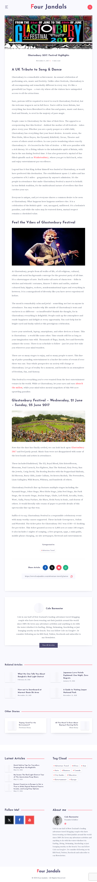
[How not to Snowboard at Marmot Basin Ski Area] (10, 692)
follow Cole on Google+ (65, 630)
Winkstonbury (41, 157)
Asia (84, 766)
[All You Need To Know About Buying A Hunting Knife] (71, 725)
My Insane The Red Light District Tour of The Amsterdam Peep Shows (29, 776)
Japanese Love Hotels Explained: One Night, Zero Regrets (75, 675)
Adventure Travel (48, 550)
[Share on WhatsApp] (65, 567)
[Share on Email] (59, 567)
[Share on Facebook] (45, 567)
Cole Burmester (54, 608)
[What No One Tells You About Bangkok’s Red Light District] (10, 677)
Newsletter (50, 637)
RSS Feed (44, 634)
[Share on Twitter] (52, 567)
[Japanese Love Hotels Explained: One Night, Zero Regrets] (55, 677)
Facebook (60, 634)
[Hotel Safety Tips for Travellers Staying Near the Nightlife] (8, 768)
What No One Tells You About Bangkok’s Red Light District (31, 675)
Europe (74, 780)
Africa (75, 766)
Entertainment (61, 780)
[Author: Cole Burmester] (39, 607)
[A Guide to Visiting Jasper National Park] (55, 692)
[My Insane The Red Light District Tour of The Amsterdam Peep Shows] (8, 778)
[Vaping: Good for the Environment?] (25, 725)
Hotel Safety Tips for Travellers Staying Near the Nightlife (26, 766)
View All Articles (48, 645)
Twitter (52, 634)
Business (66, 770)
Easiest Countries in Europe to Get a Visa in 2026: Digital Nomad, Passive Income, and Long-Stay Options (28, 787)
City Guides (59, 775)
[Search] (90, 7)
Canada (77, 770)
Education (73, 775)
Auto (57, 770)
